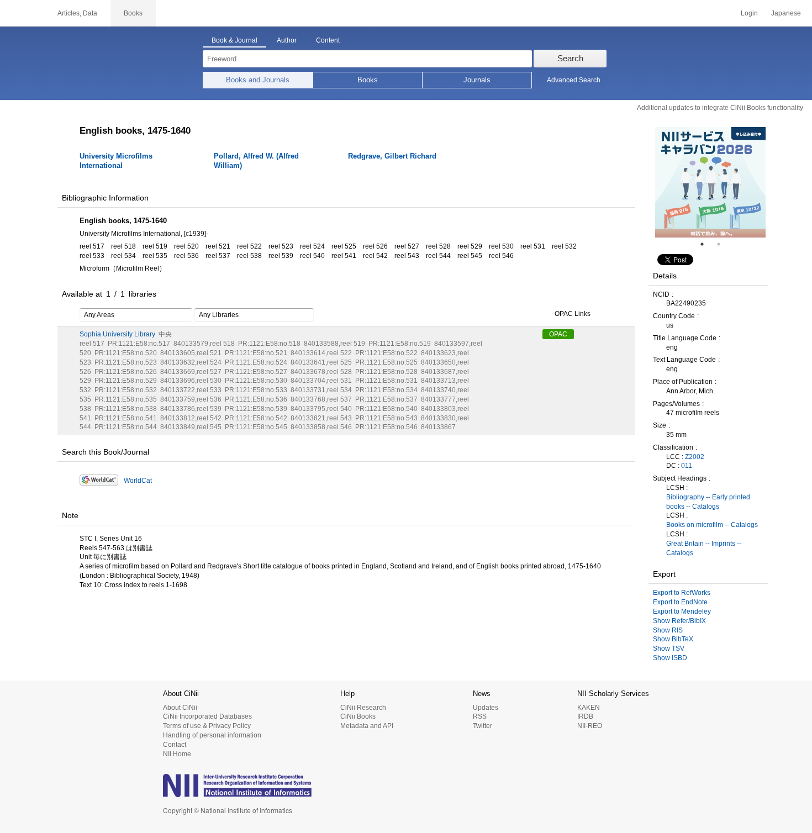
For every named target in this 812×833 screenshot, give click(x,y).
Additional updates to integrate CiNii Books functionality (720, 108)
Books (367, 80)
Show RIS (668, 630)
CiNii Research (363, 707)
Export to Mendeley (682, 611)
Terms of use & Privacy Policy (207, 726)
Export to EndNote (680, 602)
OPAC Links (572, 314)
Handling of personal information (212, 735)
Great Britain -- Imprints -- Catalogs (703, 548)
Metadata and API (366, 726)
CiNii (22, 13)
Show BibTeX (673, 639)
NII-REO (589, 726)
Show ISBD (670, 658)
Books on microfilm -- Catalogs (712, 525)
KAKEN (588, 707)
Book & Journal (234, 40)
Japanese (786, 13)
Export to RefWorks (681, 593)
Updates (485, 707)
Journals (477, 80)
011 (686, 466)
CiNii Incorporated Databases (207, 716)
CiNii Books (358, 716)
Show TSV (668, 648)
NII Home (177, 754)
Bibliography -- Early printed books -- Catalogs (708, 501)
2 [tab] (723, 244)
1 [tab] (706, 244)
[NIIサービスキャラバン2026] (710, 182)
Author (287, 40)
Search (570, 58)
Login (749, 13)
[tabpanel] (710, 182)
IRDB (585, 716)
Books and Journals (257, 80)
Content (328, 40)
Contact (174, 744)
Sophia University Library (117, 334)
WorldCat (138, 480)
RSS (480, 716)
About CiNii (180, 707)
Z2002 (694, 457)
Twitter (482, 726)
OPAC (558, 334)
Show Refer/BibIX (679, 621)
